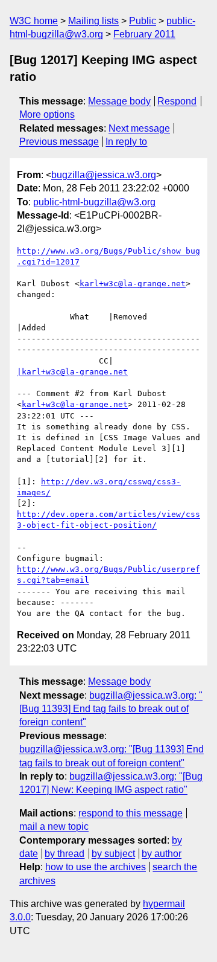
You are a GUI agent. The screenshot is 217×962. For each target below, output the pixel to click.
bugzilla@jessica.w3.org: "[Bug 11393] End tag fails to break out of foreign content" (111, 709)
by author (161, 853)
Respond (177, 101)
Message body (119, 101)
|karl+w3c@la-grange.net (72, 371)
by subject (113, 853)
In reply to (126, 141)
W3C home (34, 21)
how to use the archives (95, 867)
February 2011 (144, 34)
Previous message (59, 141)
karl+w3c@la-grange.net (133, 283)
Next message (139, 128)
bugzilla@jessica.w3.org (103, 175)
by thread (64, 853)
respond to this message (130, 813)
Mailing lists (93, 21)
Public (142, 21)
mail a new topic (54, 826)
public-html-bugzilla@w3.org (94, 202)
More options (47, 114)
